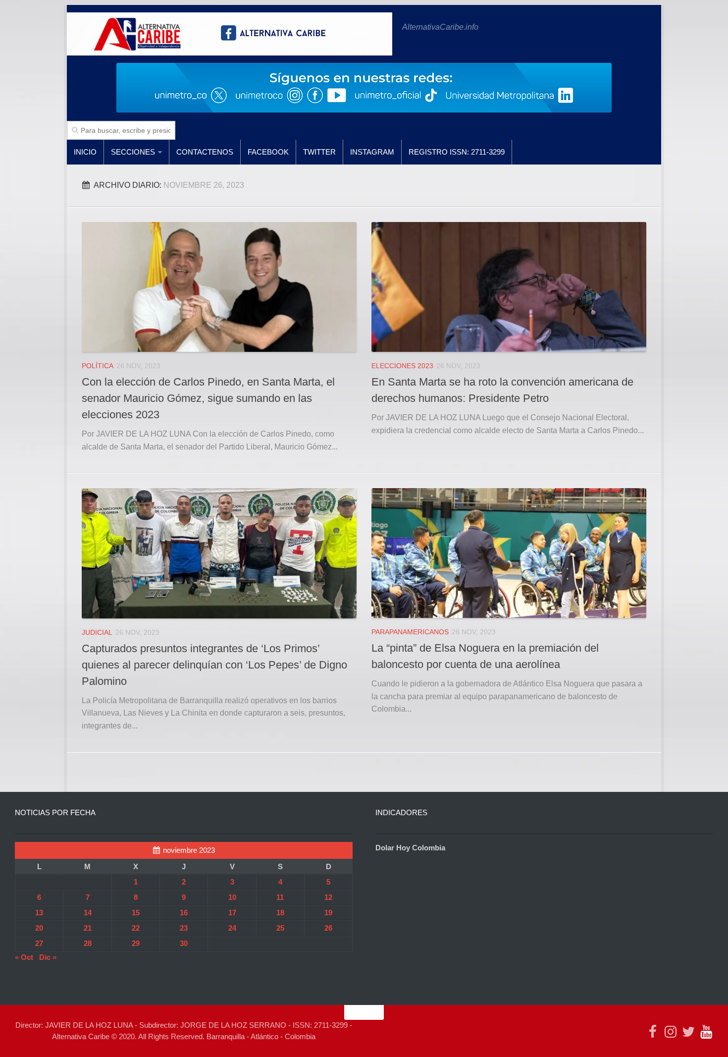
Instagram (372, 152)
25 (280, 928)
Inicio (85, 152)
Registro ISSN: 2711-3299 (457, 152)
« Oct (24, 957)
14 (88, 912)
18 (280, 912)
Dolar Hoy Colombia (410, 847)
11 (280, 897)
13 (39, 912)
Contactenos (204, 152)
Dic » (47, 957)
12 (328, 897)
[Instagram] (670, 1032)
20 (39, 928)
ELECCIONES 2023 (402, 366)
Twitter (319, 152)
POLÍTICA (97, 366)
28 (88, 943)
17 (232, 912)
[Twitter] (688, 1032)
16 (184, 912)
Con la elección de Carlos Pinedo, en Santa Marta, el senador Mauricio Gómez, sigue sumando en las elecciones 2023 (208, 398)
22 (136, 928)
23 (184, 928)
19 (328, 912)
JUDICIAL (97, 632)
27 (39, 943)
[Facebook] (653, 1032)
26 (328, 928)
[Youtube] (706, 1032)
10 (232, 897)
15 (136, 912)
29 (136, 943)
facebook (268, 152)
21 (88, 928)
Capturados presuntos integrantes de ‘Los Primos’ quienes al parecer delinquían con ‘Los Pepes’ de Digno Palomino (214, 664)
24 (232, 928)
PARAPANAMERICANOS (410, 632)
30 (184, 943)
